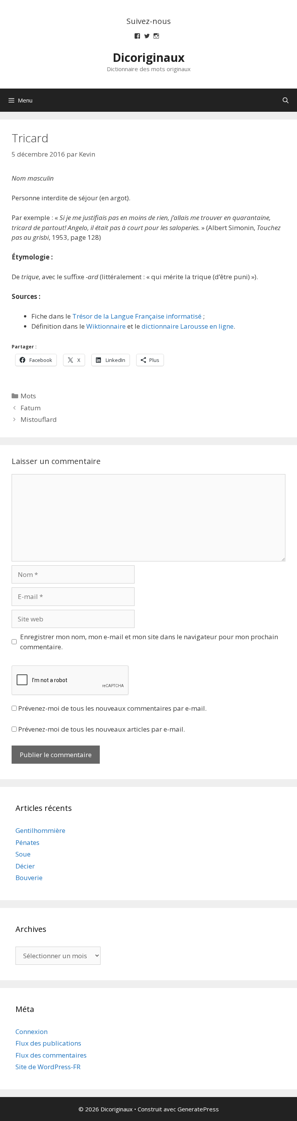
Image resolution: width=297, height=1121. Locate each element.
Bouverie (29, 877)
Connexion (31, 1031)
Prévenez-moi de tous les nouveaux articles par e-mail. (101, 729)
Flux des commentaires (51, 1055)
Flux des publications (48, 1043)
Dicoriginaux (148, 57)
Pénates (27, 842)
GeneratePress (198, 1109)
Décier (25, 866)
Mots (28, 395)
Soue (23, 854)
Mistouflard (38, 419)
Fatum (30, 407)
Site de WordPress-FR (47, 1066)
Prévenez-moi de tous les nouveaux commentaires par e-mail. (112, 708)
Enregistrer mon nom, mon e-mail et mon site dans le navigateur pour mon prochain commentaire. (149, 641)
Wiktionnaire (106, 326)
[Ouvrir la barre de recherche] (285, 100)
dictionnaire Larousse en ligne (188, 326)
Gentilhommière (40, 830)
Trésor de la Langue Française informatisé (136, 316)
